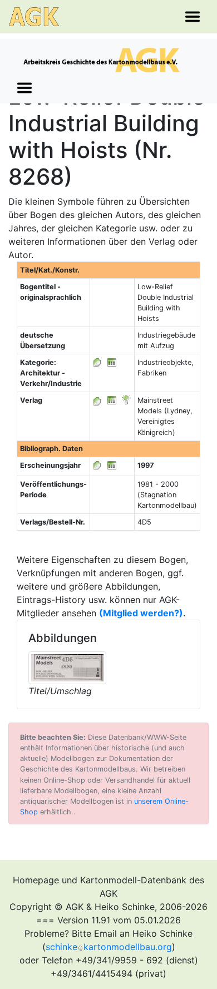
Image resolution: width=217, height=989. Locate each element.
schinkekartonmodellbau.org (109, 946)
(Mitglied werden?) (141, 613)
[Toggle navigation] (192, 17)
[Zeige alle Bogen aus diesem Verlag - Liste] (97, 400)
